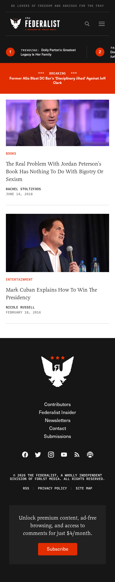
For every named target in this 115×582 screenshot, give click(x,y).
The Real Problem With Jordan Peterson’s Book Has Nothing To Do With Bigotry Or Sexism (54, 171)
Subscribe (57, 549)
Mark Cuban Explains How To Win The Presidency (51, 294)
